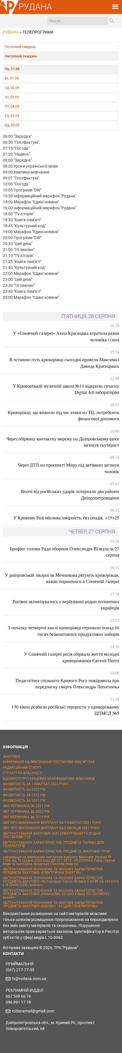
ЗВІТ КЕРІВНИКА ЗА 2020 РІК (26, 812)
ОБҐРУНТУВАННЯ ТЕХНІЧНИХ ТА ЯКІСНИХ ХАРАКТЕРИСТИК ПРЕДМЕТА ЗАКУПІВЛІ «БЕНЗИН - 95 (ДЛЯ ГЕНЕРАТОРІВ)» (53, 904)
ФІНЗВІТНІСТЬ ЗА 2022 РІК (24, 795)
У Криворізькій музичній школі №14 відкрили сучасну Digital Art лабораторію (66, 389)
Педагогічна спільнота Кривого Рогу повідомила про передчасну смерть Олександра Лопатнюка (67, 683)
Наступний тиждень (21, 56)
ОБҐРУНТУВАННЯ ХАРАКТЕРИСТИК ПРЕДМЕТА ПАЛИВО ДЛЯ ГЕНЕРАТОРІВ (53, 844)
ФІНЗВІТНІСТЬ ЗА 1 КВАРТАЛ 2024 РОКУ (35, 784)
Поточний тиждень (20, 47)
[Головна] (9, 13)
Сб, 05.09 (12, 116)
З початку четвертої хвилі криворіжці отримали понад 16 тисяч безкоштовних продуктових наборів (63, 630)
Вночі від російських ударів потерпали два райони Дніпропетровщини (70, 494)
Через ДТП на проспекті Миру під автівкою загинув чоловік (68, 468)
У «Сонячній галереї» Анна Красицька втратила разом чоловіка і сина (66, 336)
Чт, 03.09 (12, 97)
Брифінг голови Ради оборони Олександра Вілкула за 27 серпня (64, 552)
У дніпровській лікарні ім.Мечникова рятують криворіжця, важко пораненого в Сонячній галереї (62, 578)
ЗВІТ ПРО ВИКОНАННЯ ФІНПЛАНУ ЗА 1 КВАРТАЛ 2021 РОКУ (52, 823)
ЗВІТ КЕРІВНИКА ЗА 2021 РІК (26, 806)
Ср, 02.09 (12, 88)
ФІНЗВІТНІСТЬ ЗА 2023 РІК (24, 789)
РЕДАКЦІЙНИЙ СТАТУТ (22, 768)
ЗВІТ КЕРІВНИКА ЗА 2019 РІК (26, 817)
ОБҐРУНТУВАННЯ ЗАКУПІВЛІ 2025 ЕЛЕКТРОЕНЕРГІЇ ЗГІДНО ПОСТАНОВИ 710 (52, 835)
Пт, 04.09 (12, 106)
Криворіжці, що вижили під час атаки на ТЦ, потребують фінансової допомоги (63, 415)
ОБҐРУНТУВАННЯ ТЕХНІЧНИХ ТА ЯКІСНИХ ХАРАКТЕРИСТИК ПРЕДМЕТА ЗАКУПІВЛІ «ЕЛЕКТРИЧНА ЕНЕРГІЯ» (53, 871)
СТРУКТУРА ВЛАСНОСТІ (22, 773)
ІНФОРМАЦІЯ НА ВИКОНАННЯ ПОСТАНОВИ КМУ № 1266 (49, 762)
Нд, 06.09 (12, 125)
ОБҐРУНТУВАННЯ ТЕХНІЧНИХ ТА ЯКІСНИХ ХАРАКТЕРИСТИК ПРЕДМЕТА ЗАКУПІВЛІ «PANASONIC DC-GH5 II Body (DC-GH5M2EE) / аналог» (57, 894)
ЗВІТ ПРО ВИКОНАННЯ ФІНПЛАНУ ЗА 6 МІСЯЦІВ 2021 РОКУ (51, 828)
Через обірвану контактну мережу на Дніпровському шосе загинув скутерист (63, 442)
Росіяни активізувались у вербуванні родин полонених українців (65, 604)
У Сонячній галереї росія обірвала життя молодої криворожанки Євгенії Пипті (71, 657)
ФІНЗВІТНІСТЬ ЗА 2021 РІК (24, 801)
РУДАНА (35, 7)
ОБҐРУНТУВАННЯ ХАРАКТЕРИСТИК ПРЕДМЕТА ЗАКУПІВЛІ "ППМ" (57, 851)
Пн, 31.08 (12, 69)
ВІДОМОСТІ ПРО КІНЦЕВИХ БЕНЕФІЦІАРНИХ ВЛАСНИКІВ (49, 779)
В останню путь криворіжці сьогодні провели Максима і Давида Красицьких (64, 362)
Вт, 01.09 (12, 78)
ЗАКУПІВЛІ (11, 757)
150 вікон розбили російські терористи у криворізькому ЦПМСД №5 (65, 710)
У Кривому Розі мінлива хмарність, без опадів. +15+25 (66, 518)
